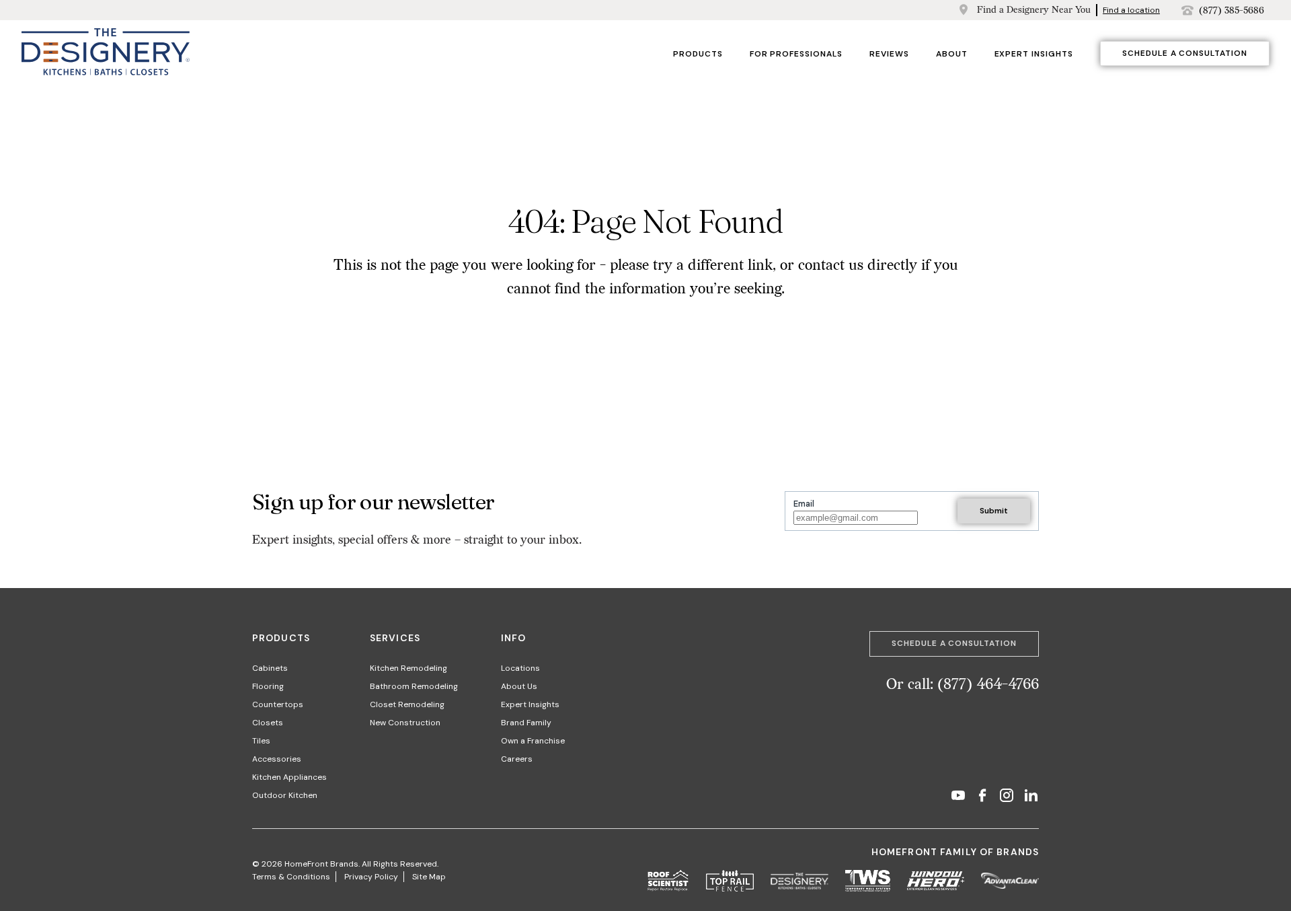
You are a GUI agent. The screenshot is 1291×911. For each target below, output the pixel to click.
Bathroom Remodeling (414, 686)
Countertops (277, 704)
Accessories (276, 759)
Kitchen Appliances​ (289, 777)
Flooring (268, 686)
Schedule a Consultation (1184, 53)
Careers (517, 759)
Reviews (889, 53)
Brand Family (526, 722)
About (952, 53)
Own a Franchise (533, 740)
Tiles (261, 740)
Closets (267, 722)
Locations (520, 668)
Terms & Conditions (291, 876)
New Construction (405, 722)
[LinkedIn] (1031, 797)
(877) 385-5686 (1231, 10)
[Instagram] (1007, 797)
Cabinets (270, 668)
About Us (519, 686)
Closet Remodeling (407, 704)
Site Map (429, 876)
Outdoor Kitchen (284, 795)
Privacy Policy (371, 876)
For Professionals (796, 53)
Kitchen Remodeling (408, 668)
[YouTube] (958, 797)
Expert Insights (1033, 53)
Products (698, 53)
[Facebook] (982, 797)
